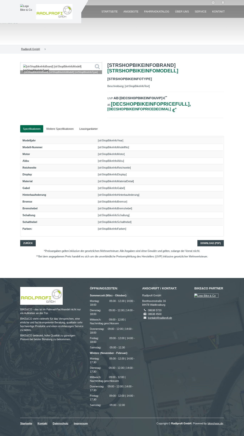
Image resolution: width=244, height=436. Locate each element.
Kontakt (218, 11)
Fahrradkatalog (156, 11)
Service (200, 11)
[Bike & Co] (206, 296)
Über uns (182, 11)
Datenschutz (60, 423)
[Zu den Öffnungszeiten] (213, 2)
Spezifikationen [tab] (32, 128)
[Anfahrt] (223, 2)
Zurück (28, 243)
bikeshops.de (215, 423)
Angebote (130, 11)
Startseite (109, 11)
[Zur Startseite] (54, 11)
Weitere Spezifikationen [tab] (60, 128)
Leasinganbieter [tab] (88, 128)
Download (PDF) (210, 243)
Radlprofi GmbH (30, 49)
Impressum (81, 423)
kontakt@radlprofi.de (160, 317)
